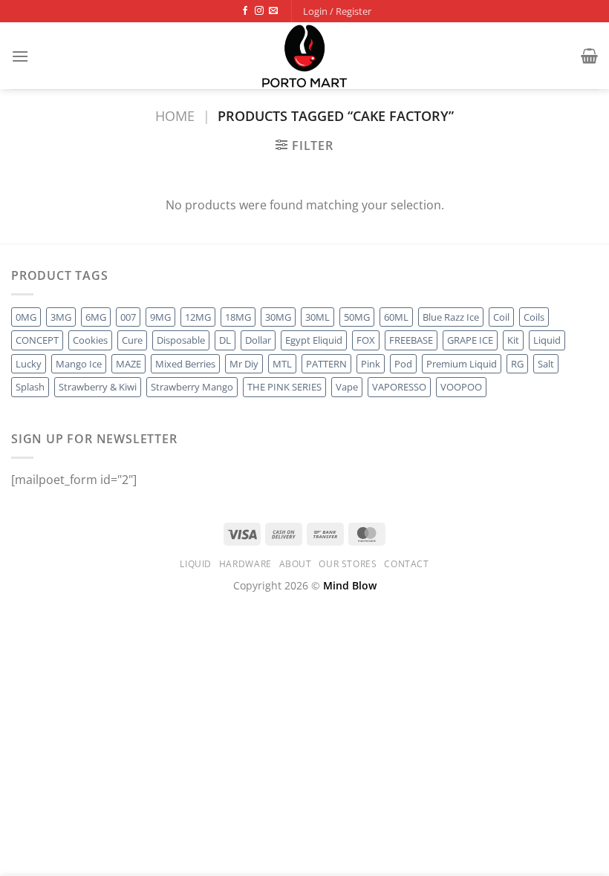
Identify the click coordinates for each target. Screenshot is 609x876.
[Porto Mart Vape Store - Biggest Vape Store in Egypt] (304, 55)
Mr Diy (243, 363)
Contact (406, 564)
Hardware (245, 564)
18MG (238, 317)
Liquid (547, 340)
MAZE (128, 363)
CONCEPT (37, 340)
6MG (95, 317)
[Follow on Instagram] (259, 11)
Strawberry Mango (192, 386)
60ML (396, 317)
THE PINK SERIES (284, 386)
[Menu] (20, 56)
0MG (26, 317)
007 (128, 317)
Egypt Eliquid (313, 340)
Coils (534, 317)
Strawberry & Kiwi (98, 386)
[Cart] (589, 55)
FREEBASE (411, 340)
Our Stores (348, 564)
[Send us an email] (273, 11)
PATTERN (326, 363)
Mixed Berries (185, 363)
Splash (30, 386)
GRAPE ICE (470, 340)
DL (225, 340)
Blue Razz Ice (451, 317)
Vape (347, 386)
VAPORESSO (399, 386)
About (295, 564)
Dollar (258, 340)
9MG (160, 317)
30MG (278, 317)
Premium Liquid (461, 363)
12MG (198, 317)
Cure (132, 340)
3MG (61, 317)
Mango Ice (79, 363)
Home (175, 115)
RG (517, 363)
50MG (357, 317)
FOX (365, 340)
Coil (501, 317)
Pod (403, 363)
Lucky (29, 363)
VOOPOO (461, 386)
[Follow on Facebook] (245, 11)
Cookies (90, 340)
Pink (370, 363)
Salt (546, 363)
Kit (513, 340)
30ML (317, 317)
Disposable (181, 340)
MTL (282, 363)
